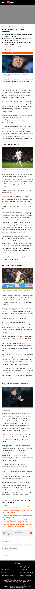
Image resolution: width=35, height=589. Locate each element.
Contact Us (23, 570)
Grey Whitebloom (8, 47)
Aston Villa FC (5, 548)
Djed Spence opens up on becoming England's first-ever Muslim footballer (18, 507)
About (3, 567)
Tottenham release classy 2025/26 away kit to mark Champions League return (18, 525)
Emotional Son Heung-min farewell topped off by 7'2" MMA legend (17, 511)
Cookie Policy (5, 570)
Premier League (11, 316)
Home (3, 555)
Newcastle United (13, 544)
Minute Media (9, 579)
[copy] (11, 50)
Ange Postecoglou (28, 544)
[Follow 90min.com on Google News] (31, 533)
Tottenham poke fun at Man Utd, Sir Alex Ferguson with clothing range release (16, 521)
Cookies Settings (25, 575)
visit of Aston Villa (19, 338)
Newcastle (5, 434)
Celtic (21, 544)
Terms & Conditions (26, 572)
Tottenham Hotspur (13, 548)
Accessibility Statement (8, 575)
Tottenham (5, 197)
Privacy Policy (24, 567)
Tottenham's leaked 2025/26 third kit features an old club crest (17, 516)
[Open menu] (3, 2)
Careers (3, 572)
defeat (11, 129)
